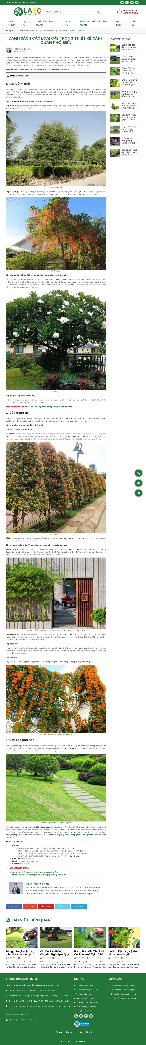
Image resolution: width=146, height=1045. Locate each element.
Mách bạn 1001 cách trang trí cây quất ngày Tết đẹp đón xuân (39, 875)
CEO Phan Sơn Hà (22, 49)
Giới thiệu (11, 23)
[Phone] (138, 473)
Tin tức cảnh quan (26, 31)
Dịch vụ (68, 23)
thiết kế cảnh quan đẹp (79, 89)
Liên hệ (133, 23)
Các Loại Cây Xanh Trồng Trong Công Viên (48, 407)
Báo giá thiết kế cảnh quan (93, 23)
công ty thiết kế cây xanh (82, 835)
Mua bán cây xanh (33, 69)
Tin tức (118, 23)
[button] (7, 12)
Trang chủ (10, 31)
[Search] (98, 12)
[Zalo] (138, 483)
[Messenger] (138, 493)
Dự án (24, 23)
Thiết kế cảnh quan (44, 23)
